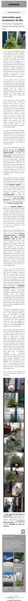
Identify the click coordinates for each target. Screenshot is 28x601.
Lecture (6, 543)
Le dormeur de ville (18, 568)
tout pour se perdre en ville (15, 203)
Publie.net (15, 547)
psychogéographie (8, 195)
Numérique (8, 545)
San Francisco (7, 156)
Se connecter (10, 600)
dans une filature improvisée (14, 199)
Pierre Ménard (10, 597)
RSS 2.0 (19, 600)
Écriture (11, 541)
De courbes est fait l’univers (7, 568)
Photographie (8, 547)
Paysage (17, 545)
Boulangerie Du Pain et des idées (14, 286)
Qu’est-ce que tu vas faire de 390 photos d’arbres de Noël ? (14, 151)
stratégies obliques (16, 207)
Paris (13, 545)
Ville (11, 549)
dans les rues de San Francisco (14, 234)
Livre (22, 543)
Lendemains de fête (14, 543)
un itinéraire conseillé (13, 185)
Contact (15, 600)
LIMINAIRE (14, 5)
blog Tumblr (14, 515)
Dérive (5, 541)
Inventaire (17, 541)
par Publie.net (14, 525)
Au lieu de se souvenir (7, 571)
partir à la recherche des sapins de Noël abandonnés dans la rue (14, 237)
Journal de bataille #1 (17, 588)
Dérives (15, 571)
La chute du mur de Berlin (7, 588)
